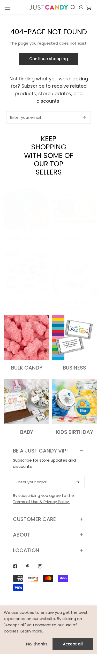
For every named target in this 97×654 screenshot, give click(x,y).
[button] (89, 7)
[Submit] (84, 117)
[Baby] (26, 401)
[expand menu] (7, 7)
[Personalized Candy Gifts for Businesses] (74, 337)
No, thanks (37, 644)
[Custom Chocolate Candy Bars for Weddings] (74, 272)
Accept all (73, 644)
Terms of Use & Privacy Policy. (41, 501)
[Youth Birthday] (74, 401)
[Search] (73, 7)
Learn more (31, 631)
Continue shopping (48, 58)
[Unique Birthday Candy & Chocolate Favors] (74, 207)
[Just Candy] (48, 7)
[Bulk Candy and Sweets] (26, 337)
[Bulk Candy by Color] (26, 207)
